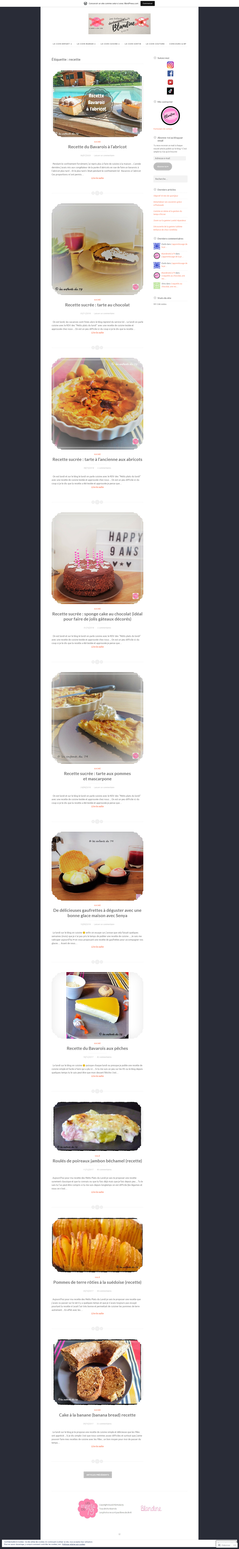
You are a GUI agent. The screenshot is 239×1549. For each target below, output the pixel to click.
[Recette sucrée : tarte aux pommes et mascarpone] (97, 718)
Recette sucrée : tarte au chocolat (97, 304)
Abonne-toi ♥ (162, 166)
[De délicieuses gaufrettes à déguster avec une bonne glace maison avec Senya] (97, 866)
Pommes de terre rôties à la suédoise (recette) (97, 1282)
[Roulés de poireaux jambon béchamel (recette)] (97, 1126)
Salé (97, 1156)
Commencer (148, 3)
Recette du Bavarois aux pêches (97, 1048)
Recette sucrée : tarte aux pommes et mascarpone (97, 776)
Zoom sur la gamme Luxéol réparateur (170, 220)
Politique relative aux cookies (73, 1544)
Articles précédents (97, 1475)
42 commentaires (104, 1057)
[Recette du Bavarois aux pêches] (97, 1005)
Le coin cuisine (109, 44)
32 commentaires (104, 1424)
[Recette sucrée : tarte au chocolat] (97, 249)
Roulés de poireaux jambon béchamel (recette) (97, 1160)
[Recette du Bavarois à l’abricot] (97, 104)
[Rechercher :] (171, 179)
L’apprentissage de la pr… (173, 257)
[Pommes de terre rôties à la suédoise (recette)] (97, 1244)
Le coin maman (85, 44)
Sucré (97, 142)
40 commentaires (104, 1169)
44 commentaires (104, 1291)
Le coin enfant (61, 44)
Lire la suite (77, 178)
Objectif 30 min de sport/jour (166, 196)
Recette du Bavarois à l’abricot (97, 146)
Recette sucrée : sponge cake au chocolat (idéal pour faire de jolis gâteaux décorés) (97, 616)
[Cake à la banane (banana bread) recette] (97, 1372)
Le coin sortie (133, 44)
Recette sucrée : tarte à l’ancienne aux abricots (97, 459)
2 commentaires (104, 468)
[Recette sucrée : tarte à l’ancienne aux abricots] (97, 404)
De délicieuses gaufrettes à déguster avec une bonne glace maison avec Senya (97, 913)
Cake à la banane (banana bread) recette (97, 1414)
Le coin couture (155, 44)
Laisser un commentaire (104, 155)
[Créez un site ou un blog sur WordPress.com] (119, 1534)
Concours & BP (177, 44)
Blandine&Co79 (168, 254)
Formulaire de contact (163, 129)
